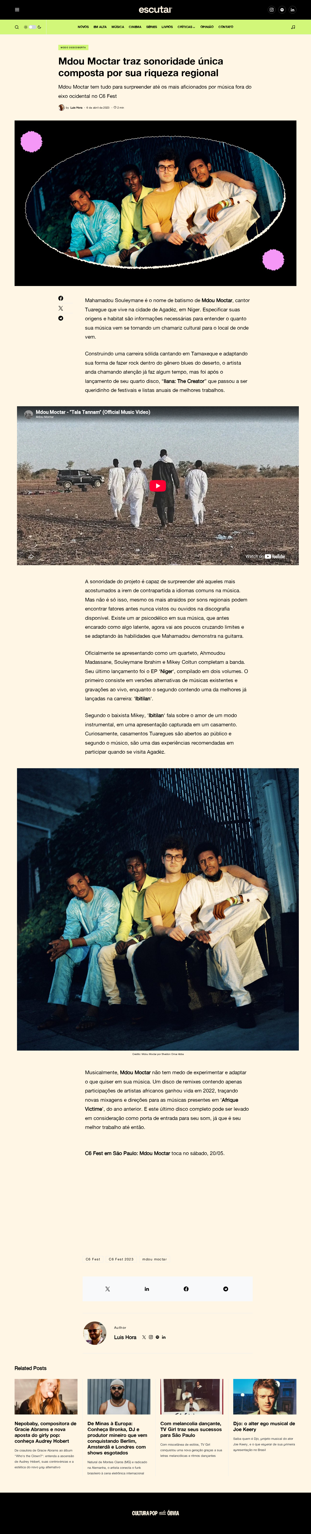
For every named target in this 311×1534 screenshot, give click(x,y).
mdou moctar (154, 1259)
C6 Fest (93, 1259)
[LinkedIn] (292, 10)
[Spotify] (282, 10)
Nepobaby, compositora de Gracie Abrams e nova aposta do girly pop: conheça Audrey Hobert (45, 1432)
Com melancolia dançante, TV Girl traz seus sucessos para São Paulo (191, 1429)
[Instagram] (272, 10)
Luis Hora (125, 1337)
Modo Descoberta (73, 47)
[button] (17, 9)
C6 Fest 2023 (121, 1259)
